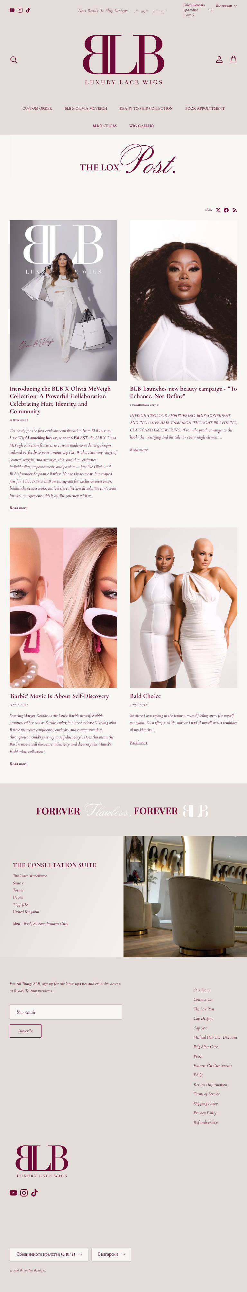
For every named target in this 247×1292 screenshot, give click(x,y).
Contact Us (203, 999)
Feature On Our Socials (213, 1065)
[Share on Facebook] (226, 210)
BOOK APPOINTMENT (205, 108)
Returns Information (210, 1084)
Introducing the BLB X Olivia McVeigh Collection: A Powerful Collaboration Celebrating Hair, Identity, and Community (60, 400)
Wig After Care (206, 1046)
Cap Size (200, 1028)
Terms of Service (207, 1094)
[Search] (13, 59)
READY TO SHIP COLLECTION (146, 108)
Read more (18, 507)
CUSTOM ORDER (37, 108)
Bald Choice (145, 696)
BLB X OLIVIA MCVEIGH (86, 108)
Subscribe (25, 1031)
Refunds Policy (206, 1122)
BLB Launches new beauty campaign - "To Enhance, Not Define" (183, 392)
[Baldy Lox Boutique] (123, 59)
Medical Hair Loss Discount (215, 1037)
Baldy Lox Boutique (32, 1270)
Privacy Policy (205, 1113)
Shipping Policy (206, 1103)
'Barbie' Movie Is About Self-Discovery (59, 696)
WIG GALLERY (141, 125)
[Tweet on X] (218, 210)
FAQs (198, 1075)
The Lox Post (204, 1009)
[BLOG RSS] (235, 210)
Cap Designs (203, 1018)
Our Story (202, 990)
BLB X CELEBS (105, 125)
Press (198, 1056)
